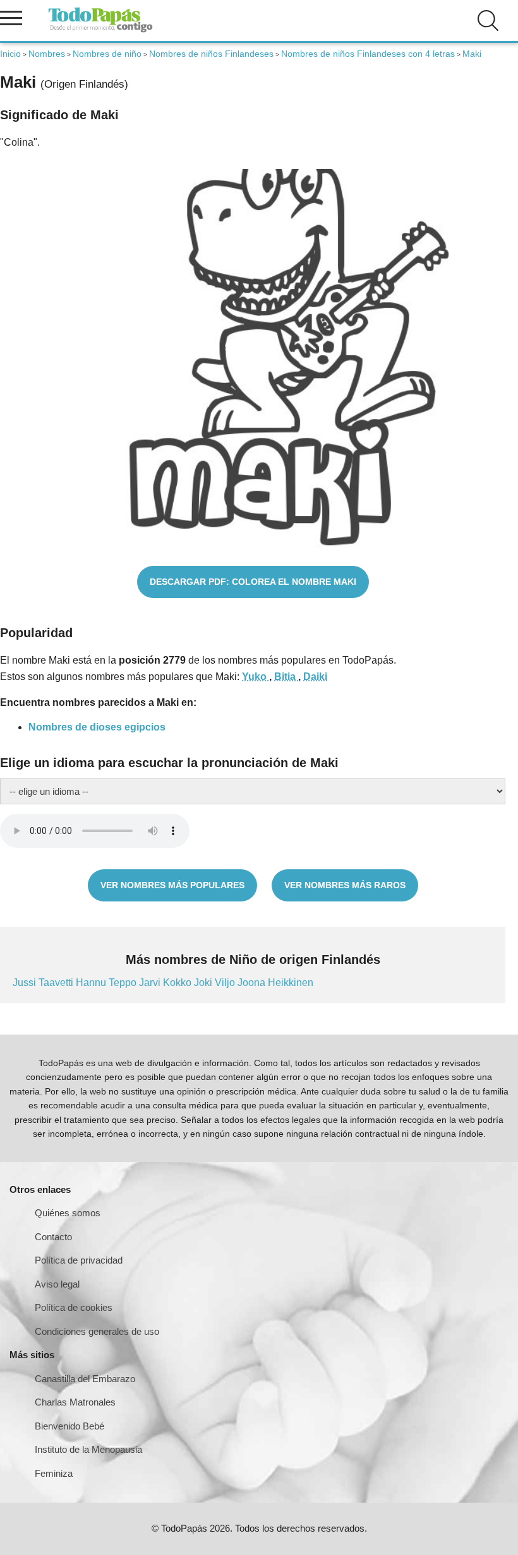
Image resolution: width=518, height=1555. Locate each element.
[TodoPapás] (100, 30)
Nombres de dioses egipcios (97, 727)
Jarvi (151, 982)
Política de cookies (73, 1307)
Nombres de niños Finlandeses (211, 54)
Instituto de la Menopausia (88, 1449)
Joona (253, 982)
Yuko (255, 676)
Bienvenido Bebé (69, 1426)
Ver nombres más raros (345, 885)
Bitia (286, 676)
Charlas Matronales (75, 1402)
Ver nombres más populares (172, 885)
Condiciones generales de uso (97, 1331)
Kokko (178, 982)
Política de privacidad (79, 1260)
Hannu (92, 982)
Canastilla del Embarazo (85, 1378)
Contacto (53, 1236)
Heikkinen (290, 982)
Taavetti (57, 982)
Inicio (10, 54)
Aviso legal (57, 1284)
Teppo (124, 982)
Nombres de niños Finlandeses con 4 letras (368, 54)
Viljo (226, 982)
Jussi (26, 982)
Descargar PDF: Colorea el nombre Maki (253, 582)
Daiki (315, 676)
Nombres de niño (107, 54)
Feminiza (54, 1473)
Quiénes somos (67, 1212)
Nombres (46, 54)
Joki (204, 982)
